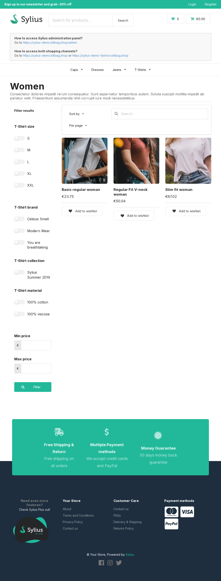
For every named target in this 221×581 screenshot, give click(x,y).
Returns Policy (124, 528)
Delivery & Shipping (128, 522)
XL (29, 173)
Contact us (70, 528)
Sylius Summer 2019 (38, 274)
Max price (23, 359)
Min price (22, 336)
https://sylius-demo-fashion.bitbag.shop (100, 55)
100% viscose (38, 314)
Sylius (130, 554)
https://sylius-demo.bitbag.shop (45, 55)
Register (211, 4)
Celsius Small (38, 219)
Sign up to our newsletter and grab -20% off (37, 4)
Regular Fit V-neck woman (131, 191)
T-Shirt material (28, 290)
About (67, 509)
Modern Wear (38, 231)
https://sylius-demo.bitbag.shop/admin (50, 42)
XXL (30, 185)
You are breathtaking (37, 244)
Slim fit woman (179, 189)
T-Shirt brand (26, 207)
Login (192, 4)
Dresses (97, 70)
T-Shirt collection (29, 261)
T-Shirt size (24, 126)
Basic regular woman (81, 189)
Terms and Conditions (78, 515)
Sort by (78, 112)
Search (123, 20)
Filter (37, 387)
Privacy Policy (73, 522)
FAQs (117, 515)
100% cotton (37, 302)
